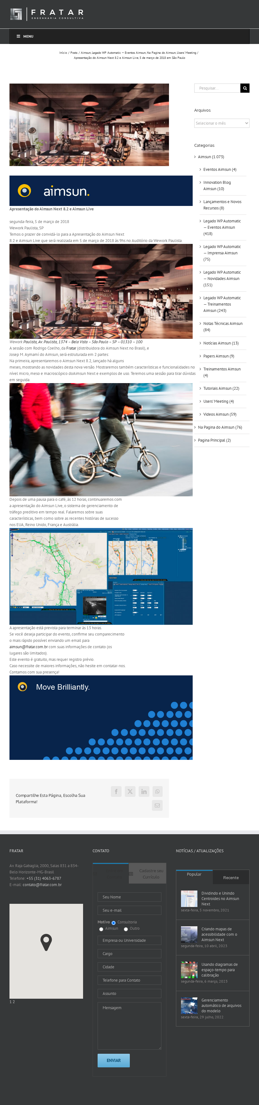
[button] (46, 942)
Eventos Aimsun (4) (220, 169)
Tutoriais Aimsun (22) (221, 388)
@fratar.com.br (28, 646)
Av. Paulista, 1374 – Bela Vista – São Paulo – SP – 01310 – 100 (90, 342)
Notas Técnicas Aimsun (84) (223, 326)
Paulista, (30, 342)
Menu (28, 36)
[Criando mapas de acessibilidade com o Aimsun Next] (189, 934)
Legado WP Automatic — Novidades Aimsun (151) (222, 279)
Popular (194, 874)
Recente (231, 877)
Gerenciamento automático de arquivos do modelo (221, 1005)
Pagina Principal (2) (214, 440)
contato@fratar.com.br (42, 884)
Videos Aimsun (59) (220, 414)
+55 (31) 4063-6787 (44, 878)
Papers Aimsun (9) (218, 356)
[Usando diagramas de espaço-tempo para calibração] (189, 970)
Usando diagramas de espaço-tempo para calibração (220, 970)
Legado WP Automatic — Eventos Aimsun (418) (222, 227)
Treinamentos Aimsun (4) (222, 372)
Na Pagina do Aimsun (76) (220, 427)
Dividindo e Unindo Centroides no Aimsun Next (220, 899)
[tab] (111, 873)
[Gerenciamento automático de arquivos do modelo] (189, 1005)
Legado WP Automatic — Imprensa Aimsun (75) (222, 253)
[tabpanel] (129, 980)
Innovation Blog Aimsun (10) (217, 185)
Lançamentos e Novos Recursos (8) (222, 205)
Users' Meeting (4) (218, 401)
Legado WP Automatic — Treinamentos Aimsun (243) (222, 304)
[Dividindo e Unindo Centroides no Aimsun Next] (189, 899)
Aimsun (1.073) (211, 156)
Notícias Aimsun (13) (221, 343)
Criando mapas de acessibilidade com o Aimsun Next (219, 934)
